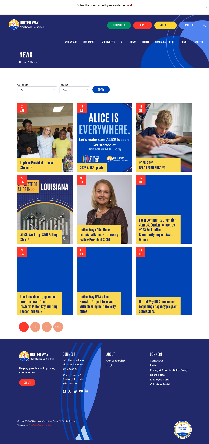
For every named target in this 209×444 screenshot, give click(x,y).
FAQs (153, 365)
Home (22, 62)
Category (22, 84)
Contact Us (119, 25)
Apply (101, 89)
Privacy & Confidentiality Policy (169, 369)
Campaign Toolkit (165, 41)
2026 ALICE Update (92, 167)
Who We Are (71, 41)
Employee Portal (160, 379)
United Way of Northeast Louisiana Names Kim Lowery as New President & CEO (99, 234)
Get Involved (108, 41)
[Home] (27, 24)
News (133, 41)
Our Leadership (115, 360)
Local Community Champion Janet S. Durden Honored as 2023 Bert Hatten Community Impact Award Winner (157, 229)
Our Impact (89, 41)
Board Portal (157, 374)
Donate (143, 25)
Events (145, 41)
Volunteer (165, 25)
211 (122, 41)
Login (109, 365)
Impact (64, 84)
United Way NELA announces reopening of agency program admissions (158, 306)
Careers (189, 25)
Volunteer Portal (160, 384)
